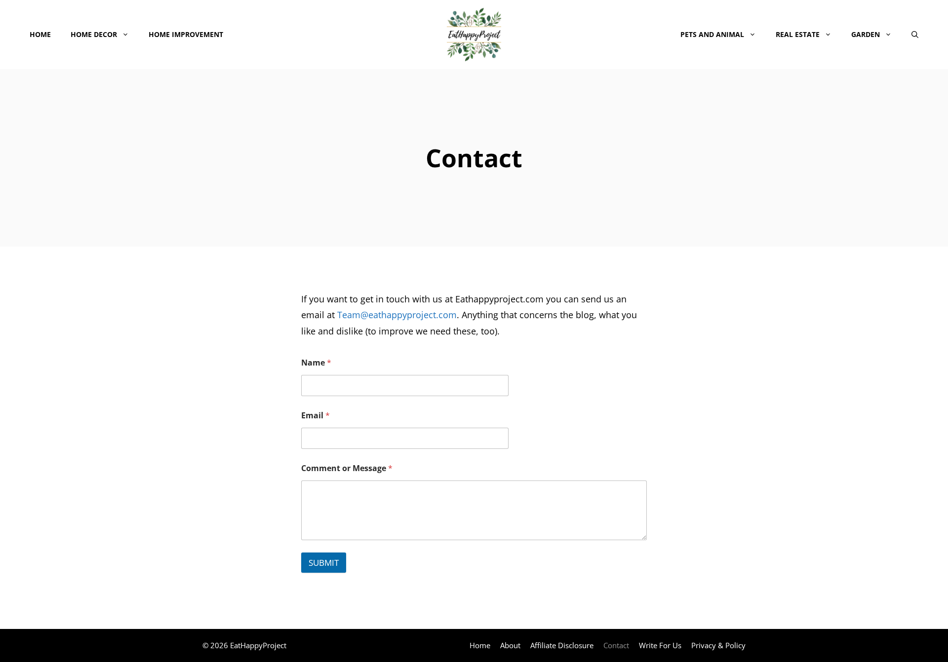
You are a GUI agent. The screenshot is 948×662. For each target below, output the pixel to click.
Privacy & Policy (718, 645)
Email (315, 415)
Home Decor (94, 34)
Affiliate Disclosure (561, 645)
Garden (865, 34)
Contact (616, 645)
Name (316, 363)
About (510, 645)
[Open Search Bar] (915, 34)
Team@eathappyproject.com (397, 315)
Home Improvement (186, 34)
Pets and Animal (712, 34)
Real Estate (798, 34)
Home (40, 34)
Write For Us (660, 645)
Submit (324, 562)
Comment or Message (347, 468)
